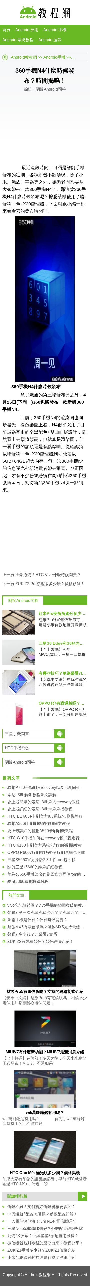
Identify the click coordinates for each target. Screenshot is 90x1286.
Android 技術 (27, 30)
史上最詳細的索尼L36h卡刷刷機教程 (40, 809)
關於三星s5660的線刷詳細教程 (35, 867)
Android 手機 (55, 30)
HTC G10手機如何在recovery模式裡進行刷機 (48, 838)
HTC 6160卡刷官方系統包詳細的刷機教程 (45, 845)
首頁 (6, 30)
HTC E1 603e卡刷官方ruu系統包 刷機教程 (45, 816)
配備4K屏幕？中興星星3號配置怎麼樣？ (43, 1236)
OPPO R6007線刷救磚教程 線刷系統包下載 (46, 852)
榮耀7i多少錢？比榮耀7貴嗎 (32, 934)
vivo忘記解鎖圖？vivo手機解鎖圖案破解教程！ (48, 905)
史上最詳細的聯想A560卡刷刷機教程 (40, 831)
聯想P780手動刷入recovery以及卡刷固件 (44, 787)
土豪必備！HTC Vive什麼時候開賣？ (48, 575)
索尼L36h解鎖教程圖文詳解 (32, 795)
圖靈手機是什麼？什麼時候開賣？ (38, 920)
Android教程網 (24, 57)
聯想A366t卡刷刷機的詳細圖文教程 (39, 823)
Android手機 (55, 57)
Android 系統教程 (18, 40)
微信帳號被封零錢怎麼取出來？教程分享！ (46, 1243)
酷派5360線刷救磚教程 (28, 881)
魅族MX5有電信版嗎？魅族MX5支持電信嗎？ (48, 927)
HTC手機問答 (17, 748)
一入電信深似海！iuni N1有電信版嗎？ (42, 1221)
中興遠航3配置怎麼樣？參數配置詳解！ (43, 1214)
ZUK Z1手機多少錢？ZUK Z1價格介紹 (42, 1250)
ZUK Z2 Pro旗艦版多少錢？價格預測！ (50, 584)
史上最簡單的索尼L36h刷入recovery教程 (44, 802)
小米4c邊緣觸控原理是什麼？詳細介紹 (42, 1257)
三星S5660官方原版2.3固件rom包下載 (42, 860)
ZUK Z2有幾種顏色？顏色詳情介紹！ (41, 941)
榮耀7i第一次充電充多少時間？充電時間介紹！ (48, 912)
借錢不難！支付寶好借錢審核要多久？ (42, 1207)
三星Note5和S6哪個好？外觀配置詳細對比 (45, 1228)
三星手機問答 (17, 734)
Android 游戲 (50, 40)
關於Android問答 (23, 600)
